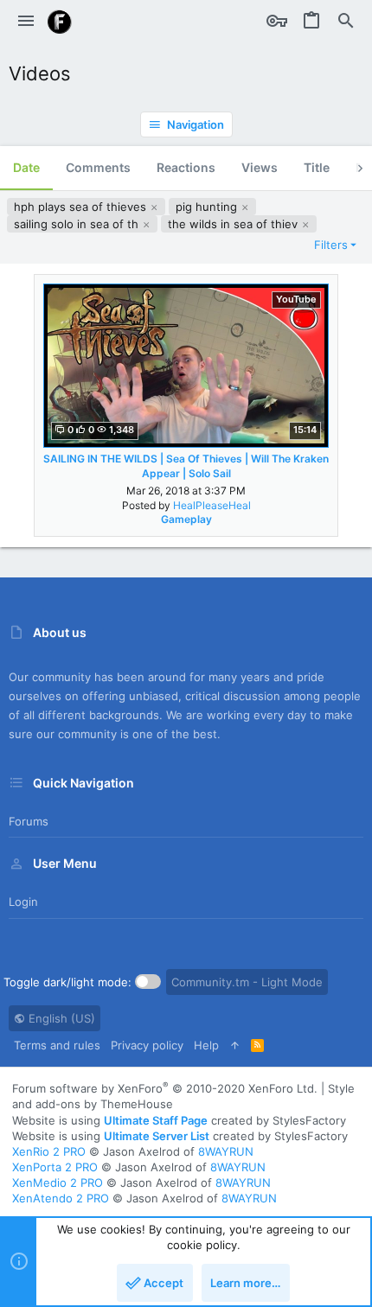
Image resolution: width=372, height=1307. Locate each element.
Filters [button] (331, 245)
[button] (26, 21)
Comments (98, 167)
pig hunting (208, 207)
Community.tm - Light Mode (247, 982)
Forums (28, 821)
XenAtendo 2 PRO (60, 1198)
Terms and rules (57, 1045)
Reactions (186, 167)
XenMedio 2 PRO (57, 1182)
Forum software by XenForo (164, 1088)
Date (26, 167)
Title (317, 167)
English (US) (60, 1018)
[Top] (235, 1045)
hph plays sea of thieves (82, 207)
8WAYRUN (225, 1151)
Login (23, 902)
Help (206, 1045)
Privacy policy (147, 1045)
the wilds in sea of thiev (234, 224)
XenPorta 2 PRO (55, 1167)
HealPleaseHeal (212, 505)
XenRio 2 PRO (49, 1151)
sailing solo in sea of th (78, 224)
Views (259, 167)
